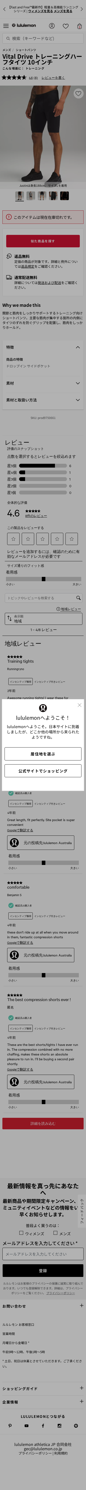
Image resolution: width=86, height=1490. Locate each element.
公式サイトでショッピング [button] (43, 771)
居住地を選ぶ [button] (43, 754)
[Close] (81, 703)
